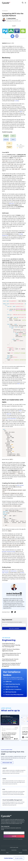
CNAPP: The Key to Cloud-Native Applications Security (10, 650)
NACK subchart (20, 485)
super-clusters (5, 573)
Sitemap (20, 852)
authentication (5, 571)
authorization (14, 571)
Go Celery (16, 101)
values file (9, 414)
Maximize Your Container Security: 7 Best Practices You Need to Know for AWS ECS (11, 665)
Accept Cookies (19, 858)
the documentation (11, 419)
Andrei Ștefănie (12, 593)
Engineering (5, 10)
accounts (22, 573)
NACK (18, 384)
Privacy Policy (20, 839)
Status (7, 852)
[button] (23, 3)
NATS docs (11, 203)
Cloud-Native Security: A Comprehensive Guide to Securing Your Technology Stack (11, 645)
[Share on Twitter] (15, 612)
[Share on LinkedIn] (12, 612)
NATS (21, 112)
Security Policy (14, 850)
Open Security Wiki (7, 762)
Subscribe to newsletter (14, 628)
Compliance (8, 729)
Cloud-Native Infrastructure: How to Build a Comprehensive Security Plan (11, 655)
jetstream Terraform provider (8, 551)
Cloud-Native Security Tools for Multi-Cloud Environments (10, 660)
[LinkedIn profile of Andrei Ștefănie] (21, 593)
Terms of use (3, 850)
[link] (10, 727)
